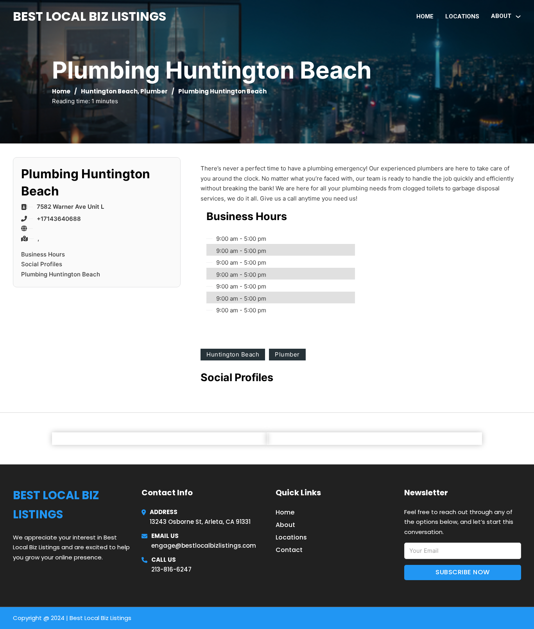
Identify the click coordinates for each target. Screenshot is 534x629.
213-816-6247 (171, 569)
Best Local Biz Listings (89, 16)
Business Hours (43, 254)
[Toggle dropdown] (518, 17)
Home (425, 16)
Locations (462, 16)
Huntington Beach (109, 91)
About (285, 524)
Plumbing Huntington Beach (60, 274)
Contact (289, 549)
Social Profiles (41, 264)
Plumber (154, 91)
